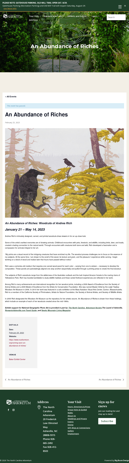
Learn (94, 16)
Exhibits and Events (77, 16)
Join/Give (33, 20)
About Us (72, 416)
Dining (70, 425)
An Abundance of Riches (18, 379)
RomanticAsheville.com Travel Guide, (21, 310)
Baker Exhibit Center (17, 359)
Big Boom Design (122, 460)
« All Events (10, 96)
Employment (73, 434)
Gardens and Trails (53, 16)
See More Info (10, 8)
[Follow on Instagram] (13, 410)
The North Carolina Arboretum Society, (85, 307)
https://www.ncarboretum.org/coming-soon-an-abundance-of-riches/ (19, 342)
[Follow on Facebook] (8, 410)
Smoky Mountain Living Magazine (56, 310)
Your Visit (34, 16)
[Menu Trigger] (120, 6)
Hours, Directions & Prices (79, 407)
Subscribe (107, 421)
